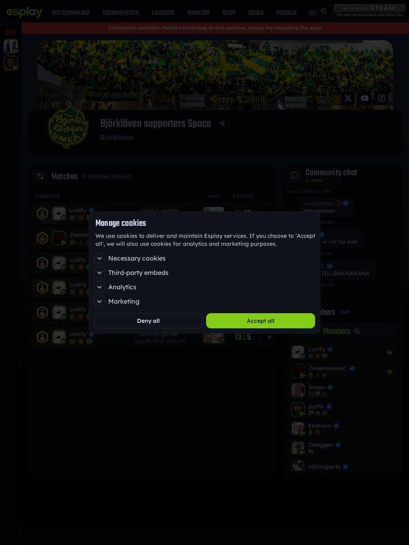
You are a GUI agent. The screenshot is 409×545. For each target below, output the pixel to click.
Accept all (260, 320)
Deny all (148, 320)
